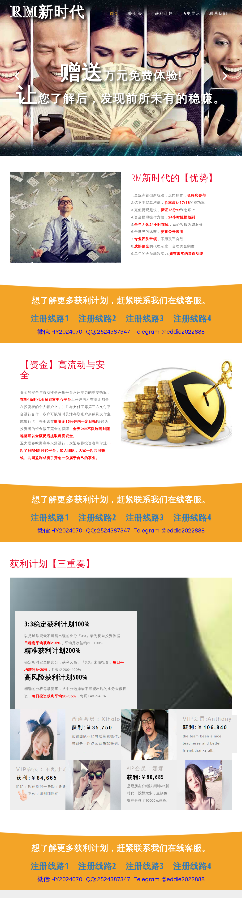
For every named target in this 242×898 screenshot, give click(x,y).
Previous (16, 75)
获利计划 (164, 14)
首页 (114, 14)
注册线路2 (97, 318)
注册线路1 (50, 318)
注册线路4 (192, 318)
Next (225, 75)
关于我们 (137, 14)
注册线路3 (145, 318)
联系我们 (218, 14)
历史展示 (191, 14)
